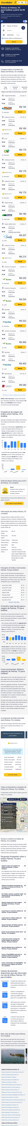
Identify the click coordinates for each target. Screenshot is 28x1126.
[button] (22, 821)
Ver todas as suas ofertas (14, 503)
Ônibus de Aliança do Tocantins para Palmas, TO (13, 1073)
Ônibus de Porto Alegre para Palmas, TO (11, 1111)
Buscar (20, 112)
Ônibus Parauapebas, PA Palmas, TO (10, 1106)
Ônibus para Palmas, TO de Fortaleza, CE (11, 1088)
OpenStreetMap (20, 833)
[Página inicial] (7, 2)
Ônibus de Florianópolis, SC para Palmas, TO (12, 1086)
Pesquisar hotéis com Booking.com (12, 38)
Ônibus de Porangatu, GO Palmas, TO (10, 1108)
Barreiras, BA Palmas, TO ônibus (9, 1078)
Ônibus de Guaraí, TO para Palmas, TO (10, 1091)
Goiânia (23, 800)
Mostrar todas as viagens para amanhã (14, 395)
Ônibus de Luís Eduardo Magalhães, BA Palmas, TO (13, 1096)
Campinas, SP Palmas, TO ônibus (9, 1083)
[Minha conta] (15, 2)
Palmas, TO (13, 800)
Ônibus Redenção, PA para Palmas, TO (10, 1114)
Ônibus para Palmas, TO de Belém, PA (10, 1081)
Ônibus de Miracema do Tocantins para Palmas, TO (13, 1101)
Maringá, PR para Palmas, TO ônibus (10, 1098)
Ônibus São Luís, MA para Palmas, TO (10, 1121)
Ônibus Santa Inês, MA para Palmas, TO (11, 1118)
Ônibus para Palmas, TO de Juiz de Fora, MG (12, 1093)
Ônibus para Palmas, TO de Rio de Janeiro (11, 1116)
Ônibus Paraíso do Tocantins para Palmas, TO (12, 1103)
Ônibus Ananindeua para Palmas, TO (10, 1076)
